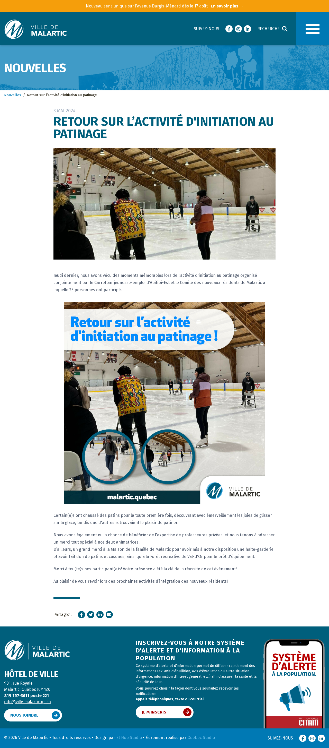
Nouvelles (12, 95)
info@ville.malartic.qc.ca (27, 701)
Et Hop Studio (129, 737)
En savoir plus (227, 6)
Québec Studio (201, 737)
